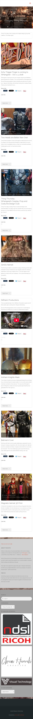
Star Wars (10, 133)
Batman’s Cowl (7, 440)
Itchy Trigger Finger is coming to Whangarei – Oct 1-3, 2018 (14, 73)
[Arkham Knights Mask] (16, 361)
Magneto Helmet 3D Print (11, 503)
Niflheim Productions (10, 300)
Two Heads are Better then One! (14, 138)
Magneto (23, 497)
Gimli (9, 260)
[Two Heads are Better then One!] (16, 121)
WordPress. (21, 715)
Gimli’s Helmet (7, 265)
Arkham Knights (7, 373)
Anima (16, 715)
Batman (5, 436)
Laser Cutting (14, 260)
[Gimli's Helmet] (16, 248)
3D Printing (12, 497)
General (9, 67)
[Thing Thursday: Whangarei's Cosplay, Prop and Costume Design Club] (16, 182)
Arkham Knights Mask (10, 377)
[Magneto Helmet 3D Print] (16, 487)
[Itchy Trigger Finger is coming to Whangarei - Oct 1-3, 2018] (16, 56)
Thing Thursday (16, 67)
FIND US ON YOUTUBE (6, 544)
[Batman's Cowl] (16, 424)
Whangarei (24, 552)
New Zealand (25, 554)
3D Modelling (6, 497)
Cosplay (5, 67)
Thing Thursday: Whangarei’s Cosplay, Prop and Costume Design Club (14, 201)
